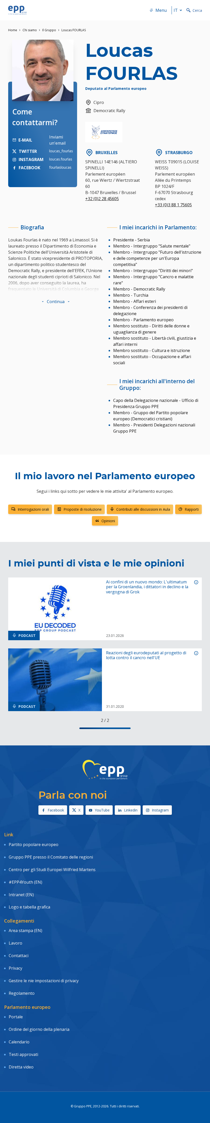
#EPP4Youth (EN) (25, 882)
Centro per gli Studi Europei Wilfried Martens (52, 869)
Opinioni (108, 520)
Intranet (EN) (21, 894)
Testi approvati (23, 1054)
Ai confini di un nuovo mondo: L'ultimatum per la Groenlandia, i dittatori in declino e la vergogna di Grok (147, 587)
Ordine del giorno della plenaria (39, 1029)
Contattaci (18, 955)
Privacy (15, 968)
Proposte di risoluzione (83, 509)
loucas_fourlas (61, 150)
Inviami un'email (57, 140)
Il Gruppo (49, 30)
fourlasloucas (60, 167)
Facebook (56, 810)
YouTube (102, 810)
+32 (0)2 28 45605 (102, 198)
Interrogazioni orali (33, 509)
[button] (55, 301)
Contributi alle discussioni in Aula (143, 509)
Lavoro (15, 943)
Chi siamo (30, 30)
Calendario (19, 1042)
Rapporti (192, 509)
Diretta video (21, 1067)
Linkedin (131, 810)
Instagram (160, 810)
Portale (16, 1017)
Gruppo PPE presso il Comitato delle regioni (51, 857)
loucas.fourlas (60, 159)
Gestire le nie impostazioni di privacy (44, 980)
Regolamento (22, 993)
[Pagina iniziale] (17, 10)
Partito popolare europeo (33, 844)
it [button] (176, 10)
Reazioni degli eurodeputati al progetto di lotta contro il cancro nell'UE (146, 655)
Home (12, 30)
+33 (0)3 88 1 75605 (173, 205)
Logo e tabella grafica (29, 907)
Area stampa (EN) (25, 930)
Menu (161, 10)
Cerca (197, 10)
